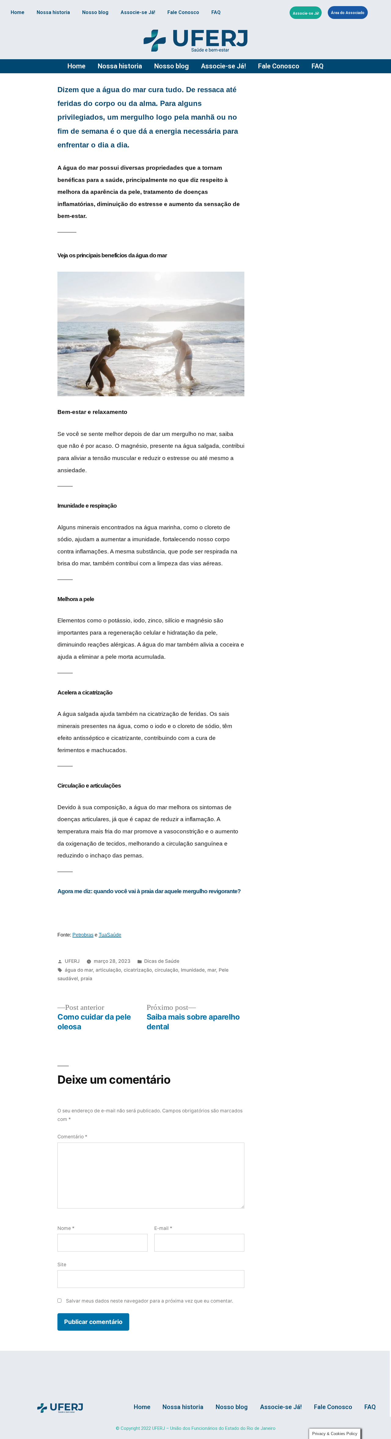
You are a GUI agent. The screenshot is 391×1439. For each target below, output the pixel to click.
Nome (66, 1228)
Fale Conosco (183, 12)
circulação (166, 970)
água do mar (79, 970)
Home (17, 12)
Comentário (72, 1137)
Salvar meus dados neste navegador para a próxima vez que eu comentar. (149, 1301)
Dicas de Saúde (161, 961)
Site (61, 1264)
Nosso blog (95, 12)
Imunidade (193, 970)
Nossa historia (53, 12)
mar (211, 970)
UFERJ (72, 961)
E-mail (163, 1228)
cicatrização (138, 970)
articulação (108, 970)
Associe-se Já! (138, 12)
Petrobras (82, 934)
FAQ (216, 12)
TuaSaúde (110, 934)
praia (86, 978)
